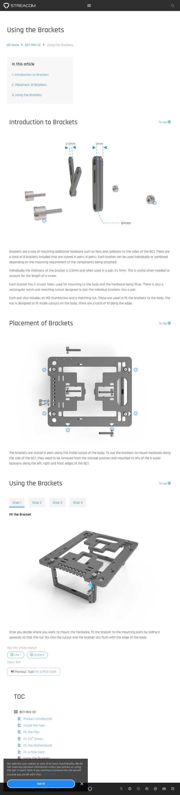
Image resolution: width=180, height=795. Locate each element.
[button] (89, 6)
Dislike (38, 654)
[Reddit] (129, 788)
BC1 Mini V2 (33, 45)
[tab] (17, 502)
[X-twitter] (121, 788)
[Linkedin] (172, 788)
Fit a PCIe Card (45, 671)
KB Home (13, 45)
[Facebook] (147, 788)
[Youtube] (164, 788)
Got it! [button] (41, 783)
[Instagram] (138, 788)
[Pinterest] (155, 788)
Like (17, 654)
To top (163, 122)
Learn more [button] (49, 774)
